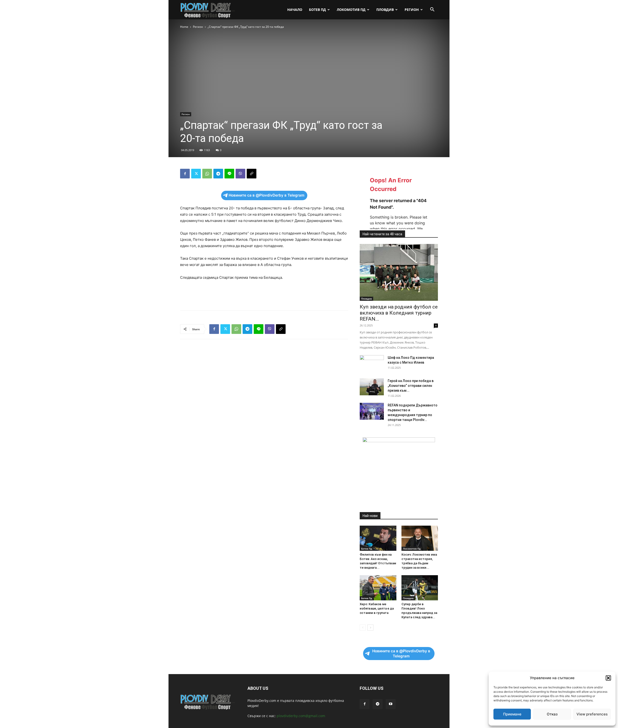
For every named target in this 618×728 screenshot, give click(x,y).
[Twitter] (196, 173)
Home (184, 27)
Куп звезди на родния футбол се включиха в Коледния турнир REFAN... (399, 313)
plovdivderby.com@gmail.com (301, 715)
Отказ (552, 714)
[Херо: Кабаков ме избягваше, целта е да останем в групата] (378, 587)
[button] (608, 678)
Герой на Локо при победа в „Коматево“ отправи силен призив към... (411, 385)
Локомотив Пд (351, 9)
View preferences (592, 714)
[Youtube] (390, 704)
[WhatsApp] (207, 173)
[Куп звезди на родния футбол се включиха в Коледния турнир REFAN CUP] (399, 272)
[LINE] (229, 173)
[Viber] (240, 173)
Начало (294, 9)
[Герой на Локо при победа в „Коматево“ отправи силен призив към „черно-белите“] (372, 386)
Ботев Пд (317, 9)
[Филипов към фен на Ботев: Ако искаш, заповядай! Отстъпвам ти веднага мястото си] (378, 538)
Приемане (512, 714)
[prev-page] (363, 628)
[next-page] (370, 628)
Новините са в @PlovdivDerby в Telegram (266, 195)
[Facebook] (185, 173)
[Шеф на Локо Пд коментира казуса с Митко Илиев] (372, 363)
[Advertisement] (264, 294)
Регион (412, 9)
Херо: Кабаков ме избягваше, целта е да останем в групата (377, 608)
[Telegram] (218, 173)
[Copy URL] (251, 173)
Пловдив (385, 9)
